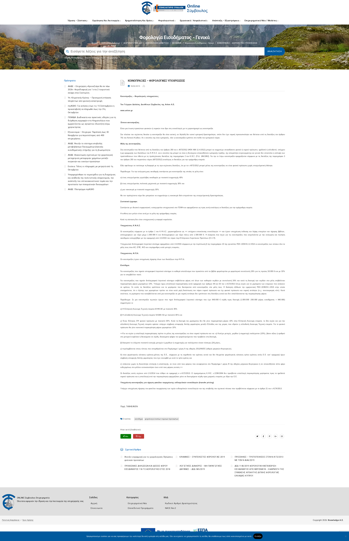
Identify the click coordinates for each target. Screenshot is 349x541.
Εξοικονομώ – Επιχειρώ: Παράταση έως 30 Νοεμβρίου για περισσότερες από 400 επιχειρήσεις (88, 135)
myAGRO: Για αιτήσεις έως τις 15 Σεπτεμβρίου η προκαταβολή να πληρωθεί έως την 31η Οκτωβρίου (91, 109)
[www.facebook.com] (263, 436)
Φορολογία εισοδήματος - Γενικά (199, 43)
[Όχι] (345, 537)
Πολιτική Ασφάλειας (10, 520)
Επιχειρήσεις (112, 58)
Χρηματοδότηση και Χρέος (139, 20)
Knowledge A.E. (335, 520)
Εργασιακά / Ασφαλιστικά (193, 20)
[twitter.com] (257, 436)
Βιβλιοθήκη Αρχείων (111, 43)
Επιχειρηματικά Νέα (137, 503)
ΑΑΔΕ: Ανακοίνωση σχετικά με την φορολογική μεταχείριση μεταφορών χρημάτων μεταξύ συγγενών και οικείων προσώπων (90, 158)
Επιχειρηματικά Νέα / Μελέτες (261, 20)
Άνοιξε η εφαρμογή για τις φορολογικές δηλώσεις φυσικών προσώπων (148, 458)
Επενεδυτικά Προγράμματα (140, 508)
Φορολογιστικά (166, 20)
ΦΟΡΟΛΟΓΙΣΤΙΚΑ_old (133, 43)
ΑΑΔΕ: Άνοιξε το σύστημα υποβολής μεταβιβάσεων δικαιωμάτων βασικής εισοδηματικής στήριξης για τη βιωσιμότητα (89, 146)
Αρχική (95, 43)
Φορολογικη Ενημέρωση (95, 58)
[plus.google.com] (276, 436)
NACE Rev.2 (170, 508)
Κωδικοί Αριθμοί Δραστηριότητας (181, 503)
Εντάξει (258, 536)
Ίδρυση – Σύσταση (77, 20)
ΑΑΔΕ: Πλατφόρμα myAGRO (81, 189)
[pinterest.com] (270, 436)
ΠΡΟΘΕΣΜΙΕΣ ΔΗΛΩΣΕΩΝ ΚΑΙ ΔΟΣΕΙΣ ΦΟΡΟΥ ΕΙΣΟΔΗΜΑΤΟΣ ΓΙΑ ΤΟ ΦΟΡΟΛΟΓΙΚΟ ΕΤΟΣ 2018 (147, 467)
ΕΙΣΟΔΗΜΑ (176, 43)
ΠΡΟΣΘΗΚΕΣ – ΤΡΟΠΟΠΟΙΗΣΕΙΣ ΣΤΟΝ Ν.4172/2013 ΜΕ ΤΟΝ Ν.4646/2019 (259, 458)
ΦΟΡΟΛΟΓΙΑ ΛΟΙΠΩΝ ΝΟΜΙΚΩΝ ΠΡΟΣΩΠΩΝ (161, 419)
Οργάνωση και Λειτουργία (106, 20)
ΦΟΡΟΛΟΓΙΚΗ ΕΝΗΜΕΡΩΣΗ (157, 43)
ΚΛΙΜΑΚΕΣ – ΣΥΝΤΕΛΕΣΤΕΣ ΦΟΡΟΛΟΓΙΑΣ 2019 (202, 457)
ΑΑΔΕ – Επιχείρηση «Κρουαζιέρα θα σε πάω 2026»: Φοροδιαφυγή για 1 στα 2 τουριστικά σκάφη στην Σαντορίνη (89, 89)
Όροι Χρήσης (27, 520)
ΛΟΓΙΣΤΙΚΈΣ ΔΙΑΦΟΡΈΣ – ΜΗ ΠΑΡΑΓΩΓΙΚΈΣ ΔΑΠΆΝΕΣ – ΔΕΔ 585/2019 (201, 467)
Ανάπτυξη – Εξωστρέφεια (226, 20)
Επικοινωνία (96, 508)
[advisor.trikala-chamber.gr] (282, 436)
